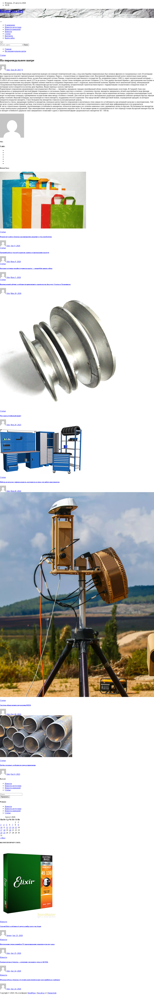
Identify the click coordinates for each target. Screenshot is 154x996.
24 (1, 833)
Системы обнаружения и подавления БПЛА (15, 705)
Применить (5, 797)
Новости (8, 31)
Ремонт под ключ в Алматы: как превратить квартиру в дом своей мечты (26, 237)
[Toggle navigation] (1, 21)
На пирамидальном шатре (15, 51)
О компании (10, 25)
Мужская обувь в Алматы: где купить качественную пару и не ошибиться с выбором (30, 980)
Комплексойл (11, 11)
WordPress (31, 993)
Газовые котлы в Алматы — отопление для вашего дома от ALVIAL (24, 962)
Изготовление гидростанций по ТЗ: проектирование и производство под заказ (27, 944)
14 (13, 827)
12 (7, 827)
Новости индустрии (13, 27)
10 (1, 827)
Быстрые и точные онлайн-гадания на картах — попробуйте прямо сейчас (26, 268)
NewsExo (41, 993)
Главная (8, 49)
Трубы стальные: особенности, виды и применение (18, 765)
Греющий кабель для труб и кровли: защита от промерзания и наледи (24, 252)
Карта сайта (10, 38)
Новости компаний (13, 29)
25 (4, 833)
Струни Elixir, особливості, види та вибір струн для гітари (20, 926)
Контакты (9, 36)
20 (10, 830)
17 (1, 830)
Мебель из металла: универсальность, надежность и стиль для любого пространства (30, 482)
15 (16, 827)
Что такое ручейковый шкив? (10, 416)
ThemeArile (51, 993)
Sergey (9, 935)
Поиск (26, 45)
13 (10, 827)
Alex (8, 70)
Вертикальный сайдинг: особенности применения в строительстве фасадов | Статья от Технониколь (35, 284)
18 (4, 830)
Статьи (8, 34)
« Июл (2, 838)
